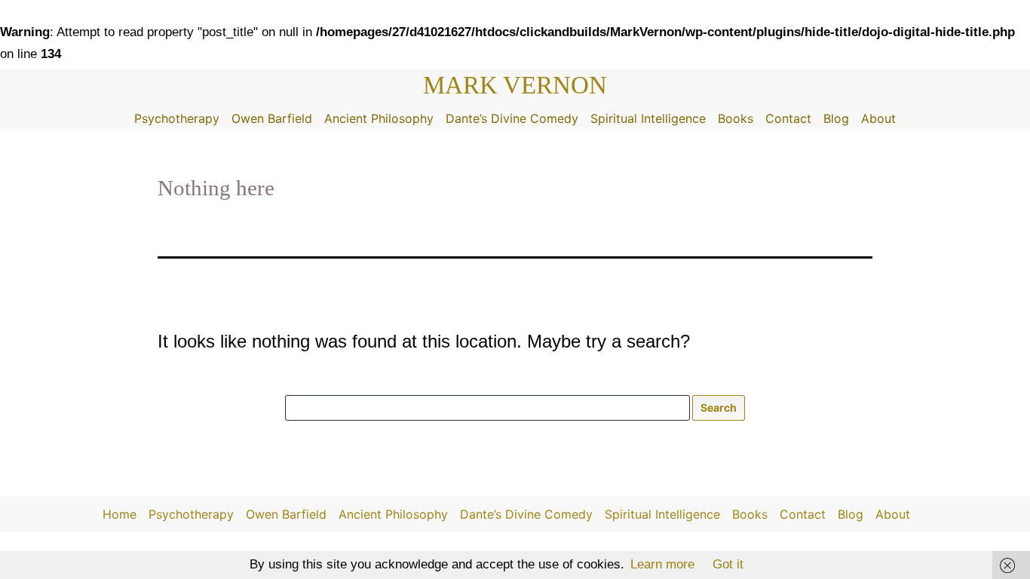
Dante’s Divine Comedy (512, 118)
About (878, 118)
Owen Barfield (271, 118)
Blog (836, 118)
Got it (728, 564)
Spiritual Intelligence (648, 118)
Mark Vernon (515, 85)
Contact (788, 118)
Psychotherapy (176, 118)
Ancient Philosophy (379, 118)
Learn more (662, 564)
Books (735, 118)
